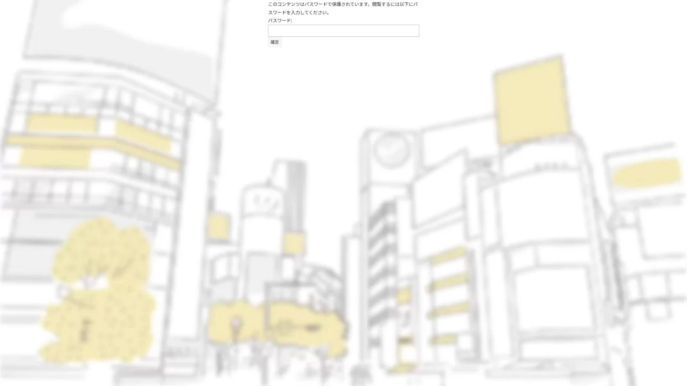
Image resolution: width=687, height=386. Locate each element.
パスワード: (280, 20)
